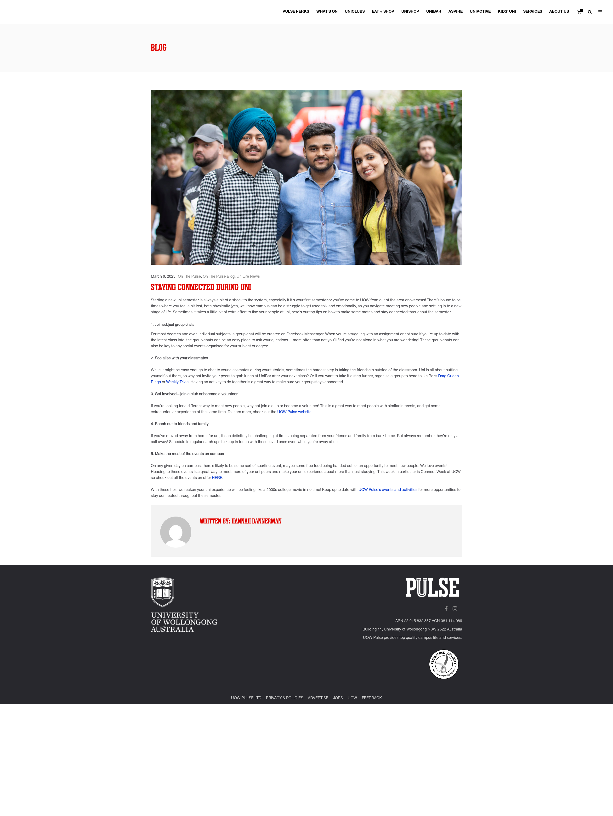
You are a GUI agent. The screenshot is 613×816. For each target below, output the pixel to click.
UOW (352, 698)
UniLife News (248, 277)
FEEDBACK (372, 698)
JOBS (338, 698)
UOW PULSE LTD (246, 698)
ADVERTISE (318, 698)
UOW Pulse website (294, 412)
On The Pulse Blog (219, 277)
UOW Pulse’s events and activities (387, 490)
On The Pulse (189, 277)
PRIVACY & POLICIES (284, 698)
